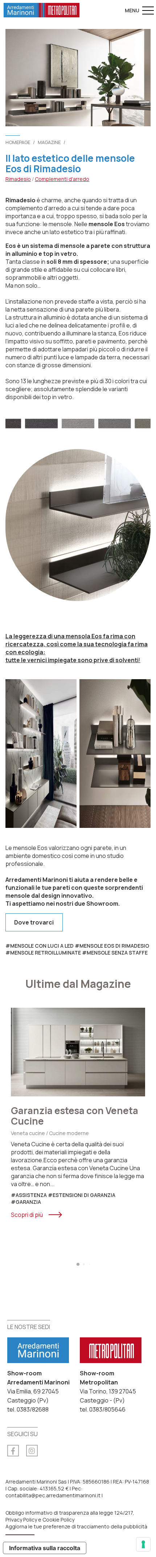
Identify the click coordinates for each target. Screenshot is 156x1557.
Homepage (17, 142)
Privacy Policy (21, 1519)
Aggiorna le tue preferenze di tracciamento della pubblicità (76, 1526)
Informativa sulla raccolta (44, 1548)
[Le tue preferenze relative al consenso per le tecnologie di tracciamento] (143, 1544)
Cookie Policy (58, 1519)
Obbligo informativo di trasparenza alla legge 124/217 (69, 1512)
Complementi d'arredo (62, 178)
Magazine (49, 142)
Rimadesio (18, 178)
